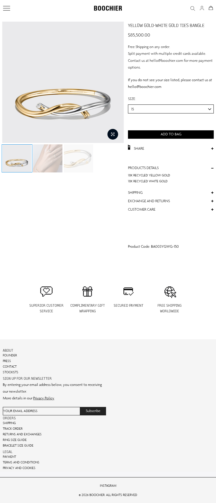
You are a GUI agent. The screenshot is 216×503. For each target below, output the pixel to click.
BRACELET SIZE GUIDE (18, 445)
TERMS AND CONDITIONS (21, 462)
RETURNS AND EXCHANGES (22, 434)
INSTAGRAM (108, 486)
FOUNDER (10, 355)
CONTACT (10, 366)
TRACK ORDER (12, 429)
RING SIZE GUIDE (15, 440)
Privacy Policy (43, 398)
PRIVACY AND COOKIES (19, 468)
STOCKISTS (10, 372)
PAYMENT (9, 457)
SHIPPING (9, 423)
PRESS (7, 361)
